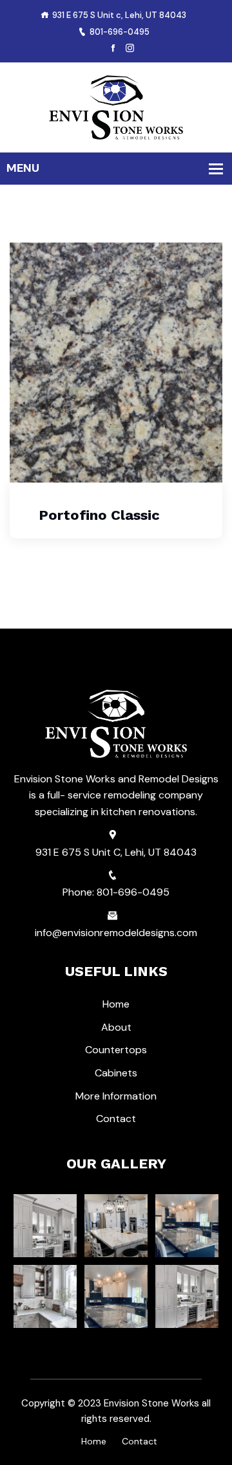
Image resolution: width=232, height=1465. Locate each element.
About (116, 1027)
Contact (116, 1118)
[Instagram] (130, 48)
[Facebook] (113, 48)
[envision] (116, 106)
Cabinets (116, 1073)
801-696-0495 (120, 31)
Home (116, 1004)
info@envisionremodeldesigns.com (116, 932)
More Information (116, 1096)
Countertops (116, 1049)
